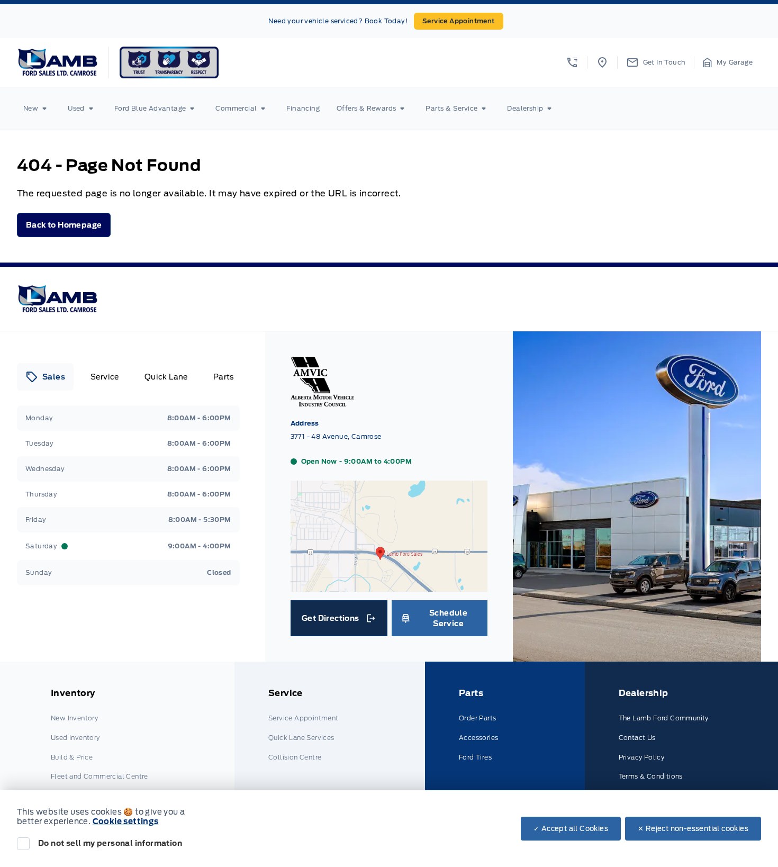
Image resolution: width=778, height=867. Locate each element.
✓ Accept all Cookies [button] (570, 829)
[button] (572, 62)
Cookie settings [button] (126, 821)
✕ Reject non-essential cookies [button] (693, 829)
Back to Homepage (64, 225)
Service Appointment (458, 21)
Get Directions (338, 621)
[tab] (45, 377)
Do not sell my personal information (110, 843)
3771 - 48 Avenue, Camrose (336, 436)
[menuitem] (37, 108)
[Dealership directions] (389, 586)
